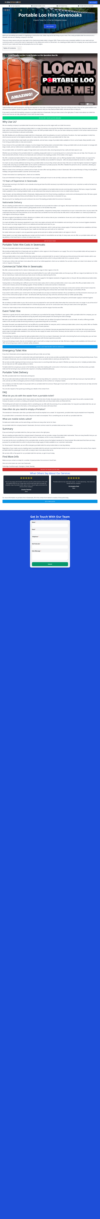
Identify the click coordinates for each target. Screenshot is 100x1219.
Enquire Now (50, 506)
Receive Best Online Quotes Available (50, 118)
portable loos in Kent (21, 217)
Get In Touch (93, 2)
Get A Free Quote (50, 501)
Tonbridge (5, 466)
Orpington (22, 466)
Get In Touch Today (50, 241)
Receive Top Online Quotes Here (50, 469)
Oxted (27, 466)
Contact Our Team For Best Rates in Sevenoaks (50, 346)
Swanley (32, 466)
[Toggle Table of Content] (18, 48)
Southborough (13, 466)
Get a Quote (50, 26)
